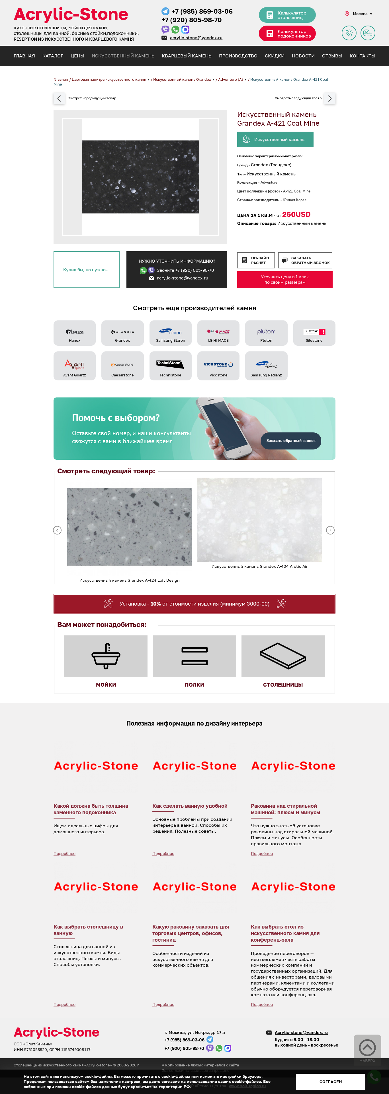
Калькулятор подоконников (294, 33)
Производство (238, 56)
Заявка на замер (368, 33)
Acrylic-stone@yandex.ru (301, 1032)
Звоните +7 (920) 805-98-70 (185, 270)
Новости (303, 56)
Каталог (52, 56)
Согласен (331, 1081)
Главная (24, 56)
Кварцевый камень (186, 56)
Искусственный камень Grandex (182, 79)
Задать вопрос (349, 33)
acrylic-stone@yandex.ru (196, 37)
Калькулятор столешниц (292, 15)
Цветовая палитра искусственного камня (109, 79)
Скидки (274, 56)
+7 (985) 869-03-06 (202, 11)
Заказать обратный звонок (310, 260)
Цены (77, 56)
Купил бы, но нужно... (86, 269)
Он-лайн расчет (260, 260)
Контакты (362, 56)
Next (330, 530)
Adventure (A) (231, 79)
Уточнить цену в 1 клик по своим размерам (285, 279)
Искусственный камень (123, 56)
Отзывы (332, 56)
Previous (57, 530)
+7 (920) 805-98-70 (191, 20)
